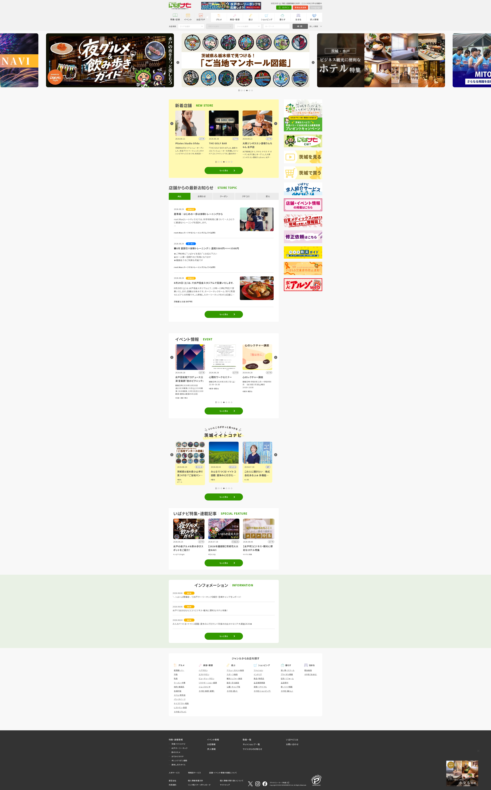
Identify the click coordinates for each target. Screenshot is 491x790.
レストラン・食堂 (180, 707)
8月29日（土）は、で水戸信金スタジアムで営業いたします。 (204, 282)
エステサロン (204, 674)
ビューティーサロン (206, 678)
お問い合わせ (292, 744)
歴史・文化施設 (233, 682)
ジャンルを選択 (242, 26)
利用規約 (172, 784)
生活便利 (284, 682)
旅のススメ (175, 752)
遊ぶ (251, 19)
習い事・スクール (287, 670)
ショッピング (266, 19)
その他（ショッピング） (262, 691)
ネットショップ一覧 (251, 744)
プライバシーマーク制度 (278, 782)
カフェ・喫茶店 (180, 695)
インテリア (258, 674)
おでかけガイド (177, 756)
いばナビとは (292, 739)
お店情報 (211, 744)
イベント (188, 19)
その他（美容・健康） (207, 691)
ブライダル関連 (287, 674)
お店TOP (200, 19)
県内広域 (199, 467)
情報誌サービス (194, 772)
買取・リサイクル (260, 686)
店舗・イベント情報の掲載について (223, 772)
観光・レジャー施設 (234, 678)
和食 (176, 678)
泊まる (298, 19)
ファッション (258, 670)
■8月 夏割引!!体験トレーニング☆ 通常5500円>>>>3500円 (206, 248)
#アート (179, 482)
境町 (268, 467)
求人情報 (314, 19)
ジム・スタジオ (204, 686)
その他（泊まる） (310, 674)
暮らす (282, 19)
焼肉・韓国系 (179, 686)
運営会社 (172, 780)
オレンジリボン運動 (179, 760)
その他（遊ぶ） (232, 691)
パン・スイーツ (180, 699)
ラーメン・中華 (179, 682)
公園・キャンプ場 (233, 686)
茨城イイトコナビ (178, 744)
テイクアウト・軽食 (181, 703)
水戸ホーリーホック (179, 748)
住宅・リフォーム (287, 678)
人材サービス (174, 772)
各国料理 (177, 691)
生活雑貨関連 (259, 682)
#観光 (179, 479)
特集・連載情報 (176, 739)
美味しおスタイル (178, 764)
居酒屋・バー (179, 670)
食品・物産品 (259, 678)
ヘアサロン (203, 670)
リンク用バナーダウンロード (199, 784)
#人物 (246, 479)
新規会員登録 (300, 7)
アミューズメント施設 (235, 670)
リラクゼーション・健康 (208, 682)
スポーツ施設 (232, 674)
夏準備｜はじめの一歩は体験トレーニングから (198, 214)
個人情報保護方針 (195, 780)
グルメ (219, 19)
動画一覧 (247, 739)
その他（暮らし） (287, 691)
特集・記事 (175, 19)
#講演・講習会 (214, 388)
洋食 (176, 674)
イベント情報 (213, 739)
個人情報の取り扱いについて (231, 780)
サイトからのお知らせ (252, 749)
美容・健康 (235, 19)
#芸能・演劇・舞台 (181, 398)
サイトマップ (225, 784)
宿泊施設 (308, 670)
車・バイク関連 (287, 686)
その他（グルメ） (180, 711)
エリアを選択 (185, 26)
